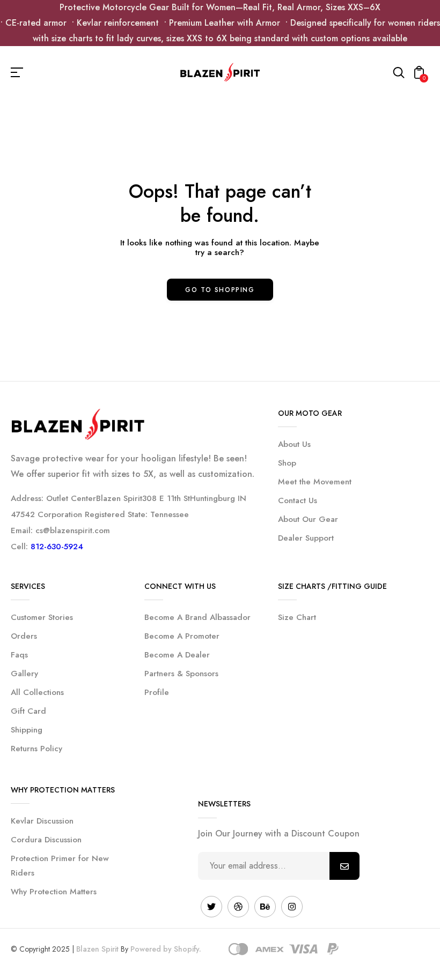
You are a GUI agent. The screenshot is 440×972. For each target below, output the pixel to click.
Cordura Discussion (46, 840)
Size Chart (297, 617)
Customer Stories (42, 617)
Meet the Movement (314, 482)
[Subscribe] (344, 866)
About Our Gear (308, 519)
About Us (294, 444)
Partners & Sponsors (181, 673)
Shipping (26, 730)
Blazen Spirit (97, 949)
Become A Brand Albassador (197, 617)
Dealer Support (306, 538)
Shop (287, 463)
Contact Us (297, 500)
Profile (156, 692)
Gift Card (28, 711)
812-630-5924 (57, 546)
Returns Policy (36, 748)
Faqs (19, 655)
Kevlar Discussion (42, 821)
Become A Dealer (177, 655)
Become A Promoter (181, 636)
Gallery (24, 673)
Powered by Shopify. (165, 949)
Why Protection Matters (54, 892)
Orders (24, 636)
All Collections (37, 692)
